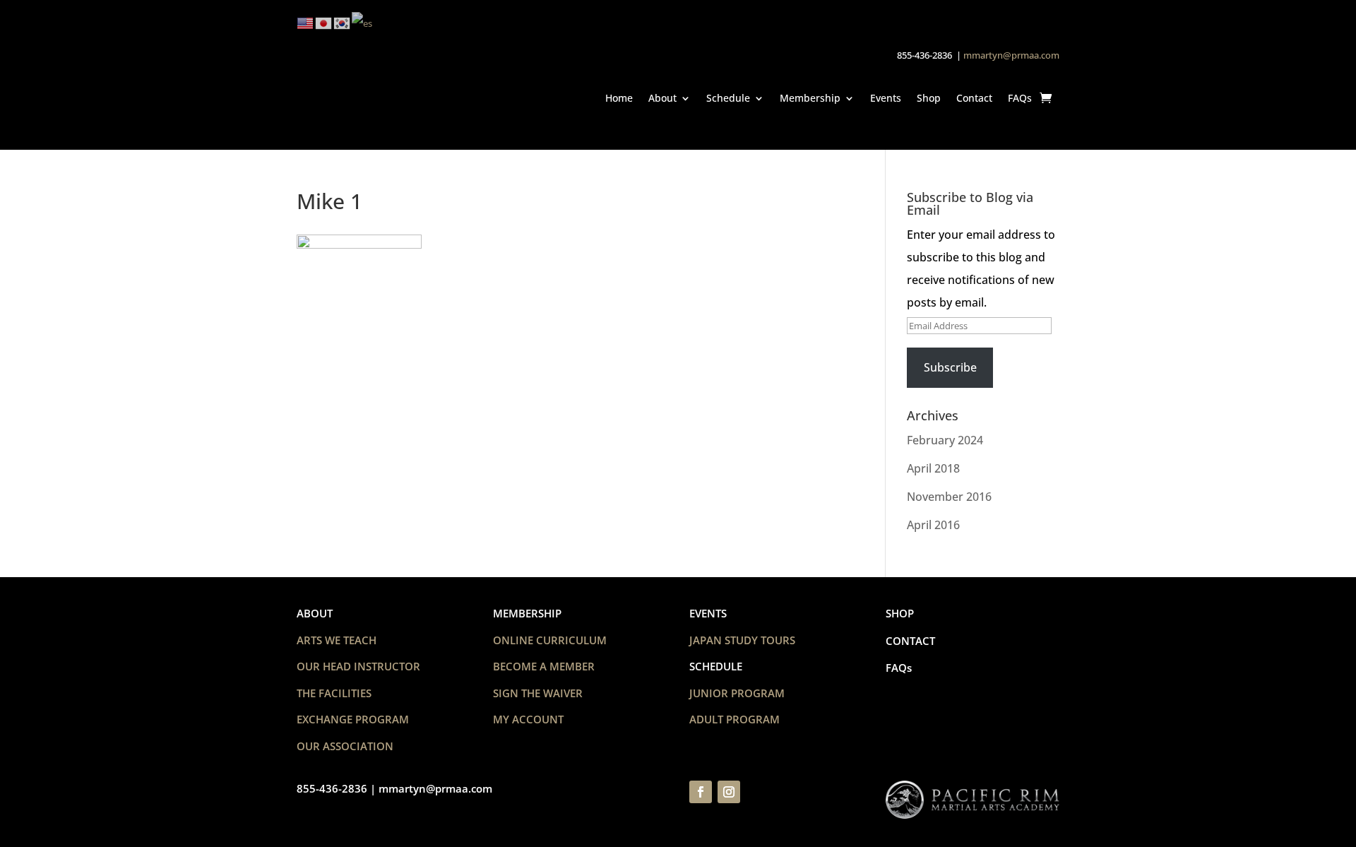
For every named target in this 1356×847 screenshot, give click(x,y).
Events (885, 98)
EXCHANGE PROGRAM (353, 719)
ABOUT (315, 613)
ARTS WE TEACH (336, 640)
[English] (306, 22)
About (662, 98)
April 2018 (933, 468)
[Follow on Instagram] (729, 792)
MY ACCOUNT (528, 719)
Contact (974, 98)
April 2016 (933, 525)
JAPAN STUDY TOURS (742, 640)
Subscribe (950, 367)
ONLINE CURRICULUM (550, 640)
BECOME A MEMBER (544, 666)
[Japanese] (324, 22)
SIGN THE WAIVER (538, 693)
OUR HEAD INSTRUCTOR (358, 666)
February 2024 (945, 440)
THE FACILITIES (334, 693)
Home (619, 98)
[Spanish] (363, 22)
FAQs (1020, 98)
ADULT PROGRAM (734, 719)
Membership (810, 98)
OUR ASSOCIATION (345, 746)
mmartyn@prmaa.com (1011, 55)
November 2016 (949, 496)
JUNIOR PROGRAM (737, 693)
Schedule (728, 98)
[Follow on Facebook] (700, 792)
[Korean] (342, 22)
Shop (929, 98)
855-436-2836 (332, 788)
